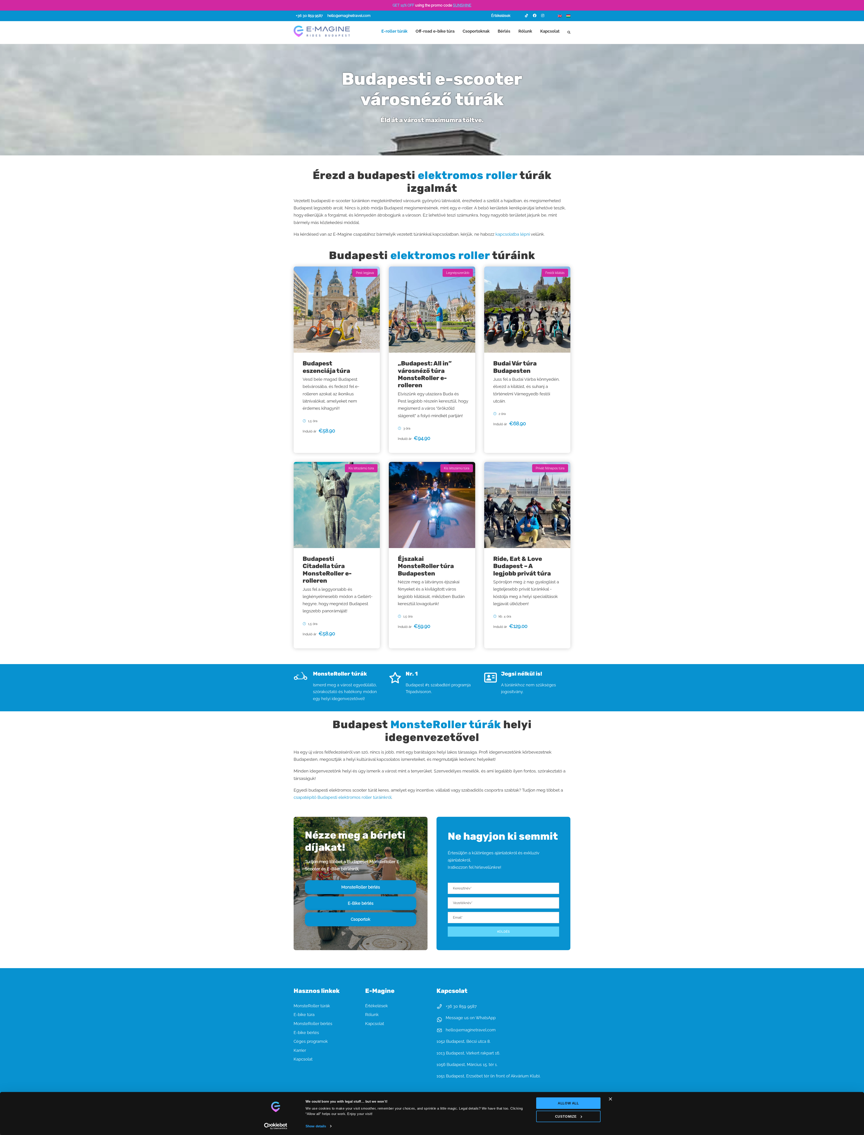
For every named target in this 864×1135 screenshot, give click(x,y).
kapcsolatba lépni (513, 234)
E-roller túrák (394, 31)
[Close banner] (610, 1099)
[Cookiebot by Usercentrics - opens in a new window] (275, 1126)
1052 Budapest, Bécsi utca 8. (463, 1041)
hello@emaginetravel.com (349, 15)
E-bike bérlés (306, 1032)
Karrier (300, 1050)
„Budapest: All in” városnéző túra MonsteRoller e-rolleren (425, 374)
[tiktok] (526, 15)
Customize (566, 1116)
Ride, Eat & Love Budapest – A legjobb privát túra (522, 566)
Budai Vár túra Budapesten (515, 367)
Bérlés (504, 31)
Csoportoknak (476, 31)
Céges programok (311, 1041)
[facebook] (534, 15)
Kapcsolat (550, 31)
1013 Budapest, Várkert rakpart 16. (468, 1053)
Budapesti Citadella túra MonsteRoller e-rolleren (327, 569)
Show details (316, 1126)
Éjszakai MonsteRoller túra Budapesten (426, 566)
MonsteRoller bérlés (313, 1023)
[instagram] (542, 15)
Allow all (568, 1103)
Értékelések (500, 15)
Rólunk (525, 31)
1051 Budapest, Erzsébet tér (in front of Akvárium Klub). (488, 1076)
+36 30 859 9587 (309, 15)
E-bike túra (304, 1014)
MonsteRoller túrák (312, 1005)
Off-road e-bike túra (435, 31)
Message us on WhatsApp (471, 1017)
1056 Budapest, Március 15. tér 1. (466, 1064)
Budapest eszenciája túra (326, 367)
